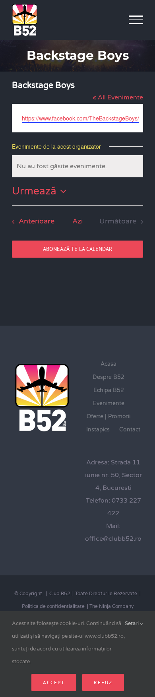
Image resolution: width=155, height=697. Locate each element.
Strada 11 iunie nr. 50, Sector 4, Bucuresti (113, 475)
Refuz (103, 682)
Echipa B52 (108, 390)
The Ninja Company (111, 606)
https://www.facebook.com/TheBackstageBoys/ (80, 118)
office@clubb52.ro (113, 539)
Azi (77, 221)
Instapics (98, 429)
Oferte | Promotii (108, 416)
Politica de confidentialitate (53, 606)
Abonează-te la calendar (77, 249)
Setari (132, 623)
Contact (129, 429)
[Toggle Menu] (136, 20)
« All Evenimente (118, 97)
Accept (54, 682)
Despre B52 (108, 377)
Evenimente (108, 403)
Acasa (108, 364)
